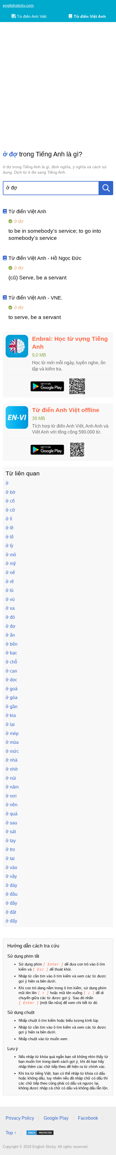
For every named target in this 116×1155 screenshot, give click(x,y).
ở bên (11, 644)
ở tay (11, 840)
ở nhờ (12, 769)
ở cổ (10, 501)
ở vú (10, 599)
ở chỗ (11, 662)
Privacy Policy (20, 1118)
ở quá (11, 813)
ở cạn (11, 671)
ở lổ (10, 537)
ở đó (10, 617)
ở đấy (11, 921)
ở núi (11, 778)
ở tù (10, 590)
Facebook (88, 1118)
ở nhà (11, 760)
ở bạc (11, 652)
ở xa (10, 608)
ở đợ (10, 626)
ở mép (12, 733)
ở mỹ (11, 563)
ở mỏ (11, 554)
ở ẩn (10, 635)
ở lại (10, 724)
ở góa (11, 697)
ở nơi (11, 796)
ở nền (11, 804)
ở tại (10, 858)
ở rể (10, 581)
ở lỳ (9, 545)
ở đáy (11, 885)
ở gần (11, 706)
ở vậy (11, 876)
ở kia (11, 715)
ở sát (11, 831)
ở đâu (11, 894)
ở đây (11, 903)
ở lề (10, 527)
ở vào (11, 867)
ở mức (12, 751)
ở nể (10, 572)
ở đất (11, 912)
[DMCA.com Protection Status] (40, 1132)
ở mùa (12, 742)
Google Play (56, 1118)
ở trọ (10, 849)
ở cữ (10, 510)
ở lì (9, 518)
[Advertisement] (58, 86)
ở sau (11, 822)
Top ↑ (11, 1132)
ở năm (12, 787)
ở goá (11, 688)
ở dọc (11, 679)
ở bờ (10, 492)
